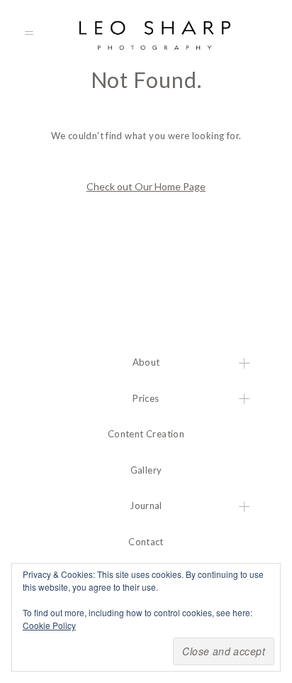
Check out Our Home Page (146, 186)
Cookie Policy (49, 625)
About (146, 362)
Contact (146, 541)
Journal (146, 505)
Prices (146, 398)
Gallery (146, 470)
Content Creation (146, 433)
